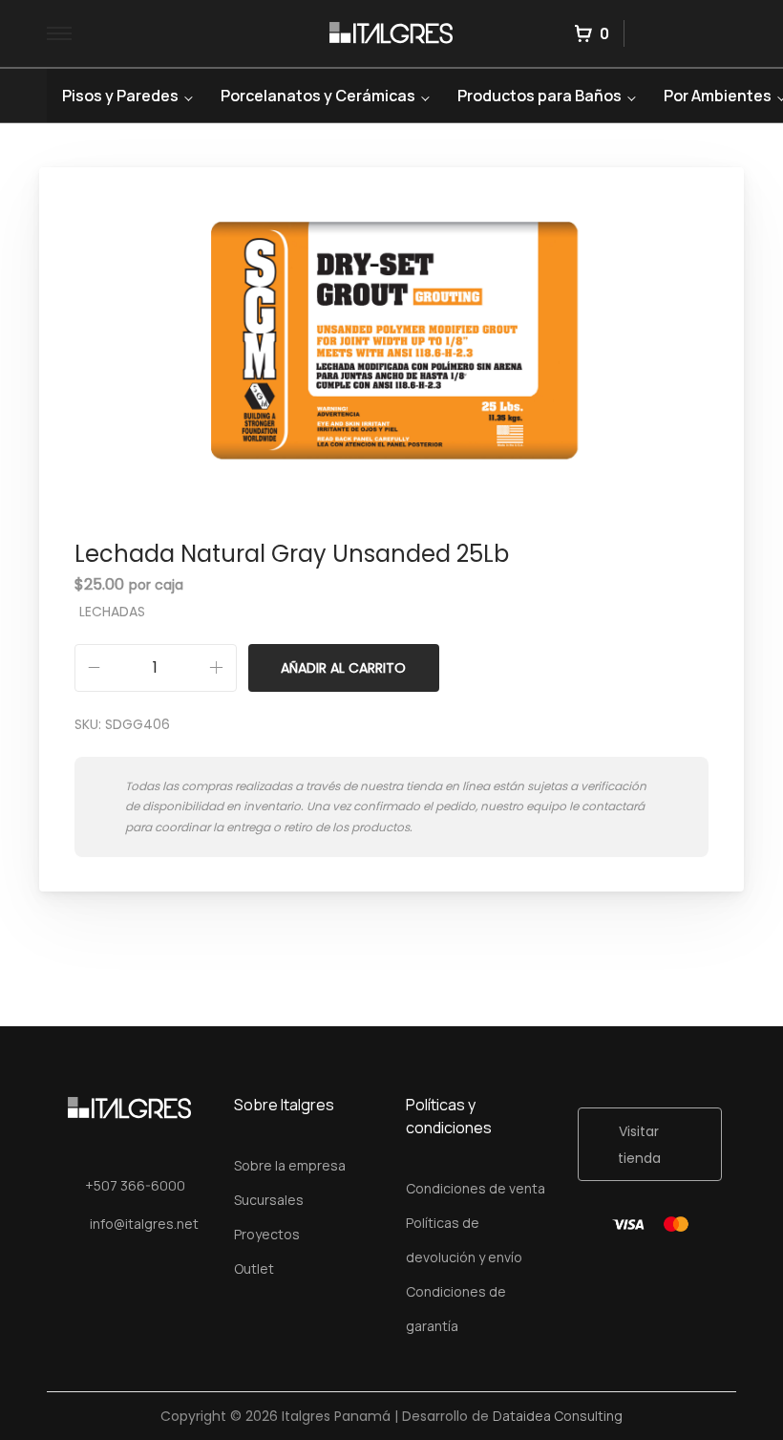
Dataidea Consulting (558, 1416)
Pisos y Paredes (120, 95)
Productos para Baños (539, 95)
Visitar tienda (639, 1145)
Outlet (254, 1268)
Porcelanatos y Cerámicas (318, 95)
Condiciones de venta (475, 1188)
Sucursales (269, 1200)
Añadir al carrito (343, 667)
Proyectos (267, 1234)
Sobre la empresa (290, 1165)
